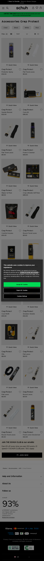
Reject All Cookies (22, 290)
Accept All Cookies (22, 284)
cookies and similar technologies (29, 272)
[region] (22, 280)
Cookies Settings (22, 296)
